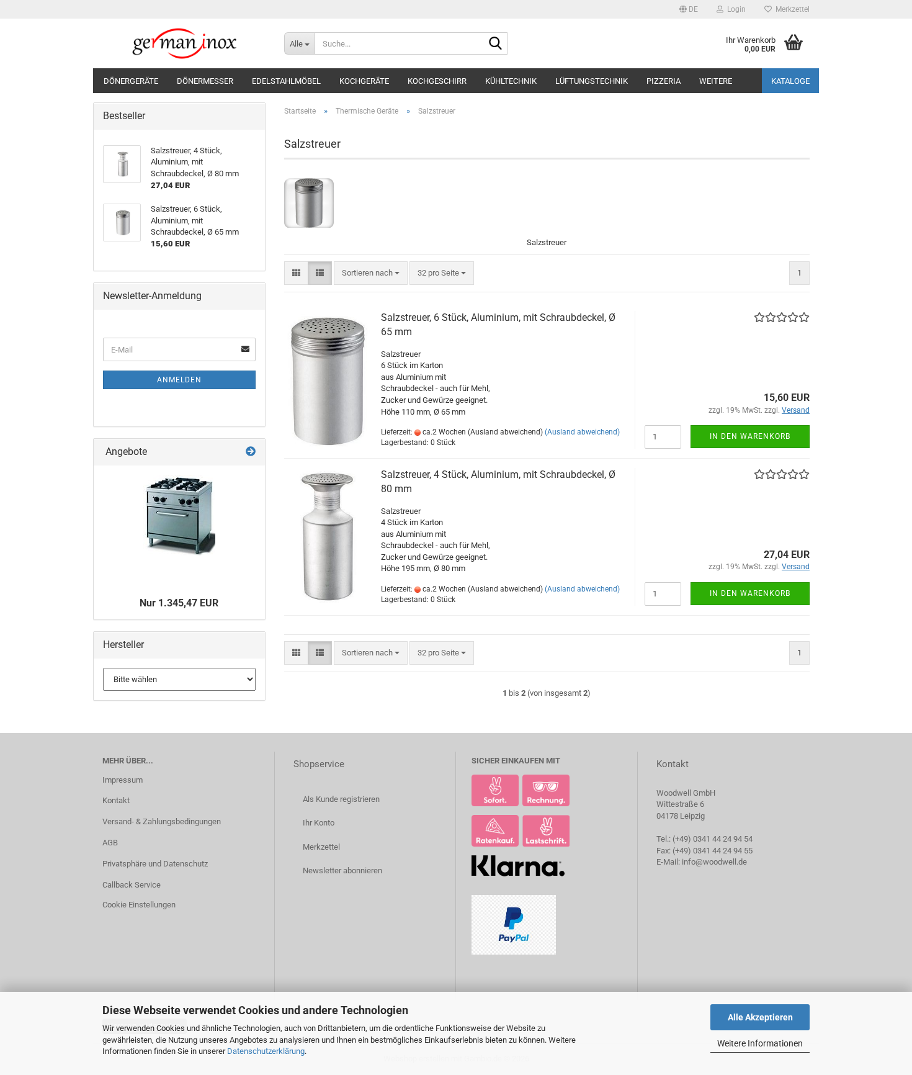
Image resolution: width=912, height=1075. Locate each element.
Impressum (122, 780)
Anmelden (179, 380)
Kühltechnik (511, 81)
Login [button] (734, 9)
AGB (110, 842)
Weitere (715, 81)
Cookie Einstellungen (139, 904)
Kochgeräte (364, 81)
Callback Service (131, 884)
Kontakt (116, 800)
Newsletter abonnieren (342, 870)
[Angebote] (251, 452)
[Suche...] (495, 44)
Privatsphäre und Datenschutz (155, 863)
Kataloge (790, 81)
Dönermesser (205, 81)
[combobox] (371, 273)
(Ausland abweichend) (582, 432)
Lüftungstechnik (591, 81)
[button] (688, 9)
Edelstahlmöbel (286, 81)
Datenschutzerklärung (266, 1051)
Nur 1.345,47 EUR (179, 603)
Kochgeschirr (437, 81)
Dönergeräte (131, 81)
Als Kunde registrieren (341, 799)
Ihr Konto (318, 822)
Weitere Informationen (760, 1043)
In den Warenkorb (750, 436)
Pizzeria (663, 81)
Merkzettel (791, 9)
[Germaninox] (184, 43)
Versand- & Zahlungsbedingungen (161, 821)
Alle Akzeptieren (760, 1017)
